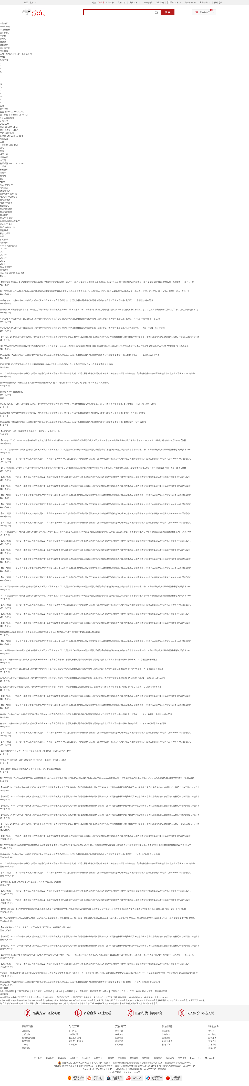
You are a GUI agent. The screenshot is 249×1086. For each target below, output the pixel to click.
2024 (2, 264)
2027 (2, 252)
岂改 (2, 148)
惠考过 (3, 175)
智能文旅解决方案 (134, 1003)
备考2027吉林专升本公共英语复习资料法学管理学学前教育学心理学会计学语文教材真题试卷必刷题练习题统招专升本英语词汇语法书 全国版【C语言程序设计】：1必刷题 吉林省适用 (82, 678)
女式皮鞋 (100, 1000)
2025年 (3, 255)
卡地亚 (123, 1003)
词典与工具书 (6, 224)
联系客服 (26, 1048)
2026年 (3, 258)
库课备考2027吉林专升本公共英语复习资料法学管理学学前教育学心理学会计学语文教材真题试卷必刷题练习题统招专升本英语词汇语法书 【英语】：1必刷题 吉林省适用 (76, 300)
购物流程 (26, 1031)
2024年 (3, 249)
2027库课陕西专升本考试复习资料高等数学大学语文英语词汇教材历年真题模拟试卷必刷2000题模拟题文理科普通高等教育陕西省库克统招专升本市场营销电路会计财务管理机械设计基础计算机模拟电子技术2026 (95, 449)
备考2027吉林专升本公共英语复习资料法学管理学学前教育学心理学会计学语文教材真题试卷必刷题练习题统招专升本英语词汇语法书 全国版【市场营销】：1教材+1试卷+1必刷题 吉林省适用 (86, 714)
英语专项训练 (6, 212)
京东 (45, 13)
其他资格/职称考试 (8, 194)
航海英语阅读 (161, 991)
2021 (2, 261)
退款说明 (166, 1038)
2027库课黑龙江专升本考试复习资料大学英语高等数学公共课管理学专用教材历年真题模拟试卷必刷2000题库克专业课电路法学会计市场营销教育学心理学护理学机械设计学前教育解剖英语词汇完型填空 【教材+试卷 (97, 778)
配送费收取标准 (76, 1041)
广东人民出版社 (7, 118)
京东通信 (212, 1044)
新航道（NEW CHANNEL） (12, 136)
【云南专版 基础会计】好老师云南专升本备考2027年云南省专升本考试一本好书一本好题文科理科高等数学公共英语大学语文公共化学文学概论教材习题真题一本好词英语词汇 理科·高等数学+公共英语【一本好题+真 (97, 282)
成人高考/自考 (6, 185)
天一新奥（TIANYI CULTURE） (14, 115)
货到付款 (119, 1031)
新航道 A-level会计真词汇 (11, 392)
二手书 (3, 166)
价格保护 (166, 1034)
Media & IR (210, 1058)
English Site (195, 1058)
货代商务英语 (82, 991)
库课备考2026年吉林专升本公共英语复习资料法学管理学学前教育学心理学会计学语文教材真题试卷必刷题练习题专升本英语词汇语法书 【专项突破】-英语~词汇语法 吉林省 (78, 404)
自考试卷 (4, 270)
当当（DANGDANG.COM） (12, 112)
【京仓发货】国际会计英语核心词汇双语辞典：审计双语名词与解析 (30, 769)
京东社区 (146, 1058)
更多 (2, 179)
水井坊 (138, 1000)
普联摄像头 (5, 32)
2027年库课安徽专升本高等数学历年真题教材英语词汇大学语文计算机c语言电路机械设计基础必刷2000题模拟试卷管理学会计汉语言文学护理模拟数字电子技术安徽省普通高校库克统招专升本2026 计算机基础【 (95, 346)
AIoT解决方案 (89, 1000)
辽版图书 (4, 121)
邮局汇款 (119, 1041)
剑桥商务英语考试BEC (10, 221)
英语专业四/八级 (7, 227)
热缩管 (146, 1003)
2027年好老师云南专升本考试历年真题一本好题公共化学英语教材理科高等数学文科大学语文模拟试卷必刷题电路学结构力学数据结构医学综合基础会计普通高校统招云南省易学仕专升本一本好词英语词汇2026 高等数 (97, 373)
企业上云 (25, 1003)
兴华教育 (4, 139)
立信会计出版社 (7, 133)
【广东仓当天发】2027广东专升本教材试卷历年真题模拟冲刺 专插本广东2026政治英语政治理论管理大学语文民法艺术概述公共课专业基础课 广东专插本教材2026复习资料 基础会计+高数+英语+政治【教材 (93, 440)
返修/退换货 (167, 1041)
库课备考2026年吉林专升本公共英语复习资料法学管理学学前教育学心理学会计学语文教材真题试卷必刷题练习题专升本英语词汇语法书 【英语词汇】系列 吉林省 (73, 422)
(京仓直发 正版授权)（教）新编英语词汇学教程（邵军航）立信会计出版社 (33, 760)
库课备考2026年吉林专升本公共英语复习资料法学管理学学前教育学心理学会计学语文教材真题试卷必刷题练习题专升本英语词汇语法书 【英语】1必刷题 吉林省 (72, 413)
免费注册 (110, 2)
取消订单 (166, 1044)
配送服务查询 (75, 1038)
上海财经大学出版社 (9, 145)
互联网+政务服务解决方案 (50, 1003)
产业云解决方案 (120, 1000)
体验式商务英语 (7, 991)
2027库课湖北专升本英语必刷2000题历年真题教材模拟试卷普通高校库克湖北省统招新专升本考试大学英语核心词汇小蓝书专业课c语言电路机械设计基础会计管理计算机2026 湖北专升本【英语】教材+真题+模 (94, 291)
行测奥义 (115, 991)
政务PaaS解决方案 (36, 1000)
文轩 (2, 105)
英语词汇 (4, 215)
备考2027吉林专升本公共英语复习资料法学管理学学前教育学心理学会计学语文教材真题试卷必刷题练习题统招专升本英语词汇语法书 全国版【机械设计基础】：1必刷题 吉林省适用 (81, 669)
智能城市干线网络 (81, 1003)
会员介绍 (26, 1034)
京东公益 (182, 1058)
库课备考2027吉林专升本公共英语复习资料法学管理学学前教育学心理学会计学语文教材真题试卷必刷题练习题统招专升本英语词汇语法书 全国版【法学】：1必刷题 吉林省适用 (79, 355)
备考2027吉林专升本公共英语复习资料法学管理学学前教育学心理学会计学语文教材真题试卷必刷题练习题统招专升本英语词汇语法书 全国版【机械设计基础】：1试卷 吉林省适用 (80, 687)
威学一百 (4, 154)
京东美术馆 (5, 48)
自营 (2, 398)
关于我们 (38, 1058)
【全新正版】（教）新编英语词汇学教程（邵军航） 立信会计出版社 (30, 431)
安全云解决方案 (180, 1000)
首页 (2, 54)
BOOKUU (4, 124)
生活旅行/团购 (28, 1038)
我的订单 (122, 2)
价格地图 (109, 1000)
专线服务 (49, 1000)
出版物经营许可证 (104, 1066)
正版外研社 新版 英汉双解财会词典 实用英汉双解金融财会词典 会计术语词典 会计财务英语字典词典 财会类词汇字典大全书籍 (56, 364)
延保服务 (212, 1038)
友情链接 (122, 1058)
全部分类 (4, 23)
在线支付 (119, 1034)
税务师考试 (5, 200)
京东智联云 (114, 1003)
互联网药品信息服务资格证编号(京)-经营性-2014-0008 (137, 1063)
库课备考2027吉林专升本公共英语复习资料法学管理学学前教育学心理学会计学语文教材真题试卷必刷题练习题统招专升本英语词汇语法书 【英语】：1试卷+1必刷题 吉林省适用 (80, 319)
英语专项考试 (6, 209)
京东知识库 (5, 26)
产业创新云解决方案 (12, 1003)
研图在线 (4, 157)
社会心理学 (5, 233)
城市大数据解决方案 (63, 1000)
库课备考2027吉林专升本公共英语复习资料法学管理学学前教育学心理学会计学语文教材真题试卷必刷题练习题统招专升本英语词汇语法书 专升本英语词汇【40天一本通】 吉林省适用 (82, 328)
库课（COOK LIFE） (9, 127)
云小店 (170, 1000)
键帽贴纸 (4, 45)
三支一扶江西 (127, 991)
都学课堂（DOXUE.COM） (12, 163)
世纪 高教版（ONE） (9, 130)
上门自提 (73, 1031)
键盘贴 (3, 42)
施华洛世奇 (78, 1000)
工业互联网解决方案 (99, 1003)
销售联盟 (134, 1058)
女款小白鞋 (5, 1000)
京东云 (137, 1072)
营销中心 (98, 1058)
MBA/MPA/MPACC (8, 197)
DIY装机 (212, 1034)
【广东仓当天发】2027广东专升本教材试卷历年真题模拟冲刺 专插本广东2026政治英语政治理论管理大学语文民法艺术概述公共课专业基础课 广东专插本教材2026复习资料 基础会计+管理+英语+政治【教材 (93, 468)
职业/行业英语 (12, 54)
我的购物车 (205, 12)
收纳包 (3, 39)
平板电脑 (34, 1003)
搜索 (167, 12)
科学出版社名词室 (144, 991)
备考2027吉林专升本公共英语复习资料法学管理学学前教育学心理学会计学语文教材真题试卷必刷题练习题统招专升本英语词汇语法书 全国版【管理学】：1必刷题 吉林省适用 (78, 659)
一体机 (3, 35)
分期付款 (119, 1038)
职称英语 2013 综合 (99, 991)
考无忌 (3, 160)
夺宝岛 (211, 1031)
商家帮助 (86, 1058)
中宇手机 (48, 991)
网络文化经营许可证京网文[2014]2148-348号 (135, 1066)
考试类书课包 (6, 203)
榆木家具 (154, 1003)
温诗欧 (3, 172)
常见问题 (26, 1041)
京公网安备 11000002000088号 (76, 1063)
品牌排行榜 (5, 29)
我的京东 (133, 2)
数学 (2, 236)
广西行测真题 (23, 991)
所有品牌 (4, 60)
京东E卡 (212, 1041)
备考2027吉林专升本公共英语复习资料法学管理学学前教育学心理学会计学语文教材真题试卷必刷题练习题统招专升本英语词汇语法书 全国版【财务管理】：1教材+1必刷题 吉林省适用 (83, 723)
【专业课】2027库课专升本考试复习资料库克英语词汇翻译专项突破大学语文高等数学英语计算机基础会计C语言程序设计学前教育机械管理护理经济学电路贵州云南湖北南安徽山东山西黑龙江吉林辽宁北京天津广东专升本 (99, 337)
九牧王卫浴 (193, 1000)
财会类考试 (5, 191)
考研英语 (4, 188)
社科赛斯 (4, 169)
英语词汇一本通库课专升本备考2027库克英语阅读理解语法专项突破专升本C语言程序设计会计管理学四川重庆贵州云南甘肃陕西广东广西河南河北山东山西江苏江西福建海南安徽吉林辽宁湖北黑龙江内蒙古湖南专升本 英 (99, 309)
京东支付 (127, 1072)
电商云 (131, 1000)
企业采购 (160, 2)
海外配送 (73, 1044)
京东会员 (148, 2)
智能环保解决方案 (149, 1000)
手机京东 (174, 2)
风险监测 (158, 1058)
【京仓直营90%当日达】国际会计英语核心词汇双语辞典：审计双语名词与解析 (35, 751)
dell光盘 (58, 991)
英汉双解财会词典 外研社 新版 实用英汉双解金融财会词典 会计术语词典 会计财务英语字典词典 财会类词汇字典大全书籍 (54, 382)
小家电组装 (68, 1003)
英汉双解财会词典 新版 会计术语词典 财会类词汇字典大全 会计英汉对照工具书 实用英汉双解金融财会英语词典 (50, 632)
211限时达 (73, 1034)
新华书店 (4, 109)
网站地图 (162, 1000)
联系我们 (50, 1058)
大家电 (25, 1044)
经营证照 (162, 1069)
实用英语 (4, 239)
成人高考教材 (6, 267)
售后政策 (166, 1031)
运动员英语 (37, 991)
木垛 (2, 142)
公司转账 (119, 1044)
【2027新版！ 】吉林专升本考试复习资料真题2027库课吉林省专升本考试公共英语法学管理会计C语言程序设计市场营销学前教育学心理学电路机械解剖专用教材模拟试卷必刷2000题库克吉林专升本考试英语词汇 (95, 459)
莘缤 (2, 151)
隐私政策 (170, 1058)
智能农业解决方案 (19, 1000)
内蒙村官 (69, 991)
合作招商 (74, 1058)
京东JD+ (212, 1048)
